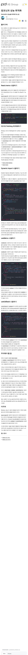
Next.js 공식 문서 (6, 439)
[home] (9, 4)
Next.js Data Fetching (7, 162)
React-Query (5, 164)
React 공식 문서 (6, 437)
